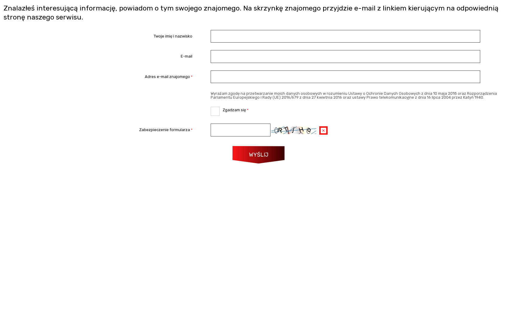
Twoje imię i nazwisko (173, 36)
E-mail (186, 56)
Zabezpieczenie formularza (98, 130)
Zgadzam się (229, 109)
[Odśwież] (323, 130)
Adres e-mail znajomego (98, 77)
